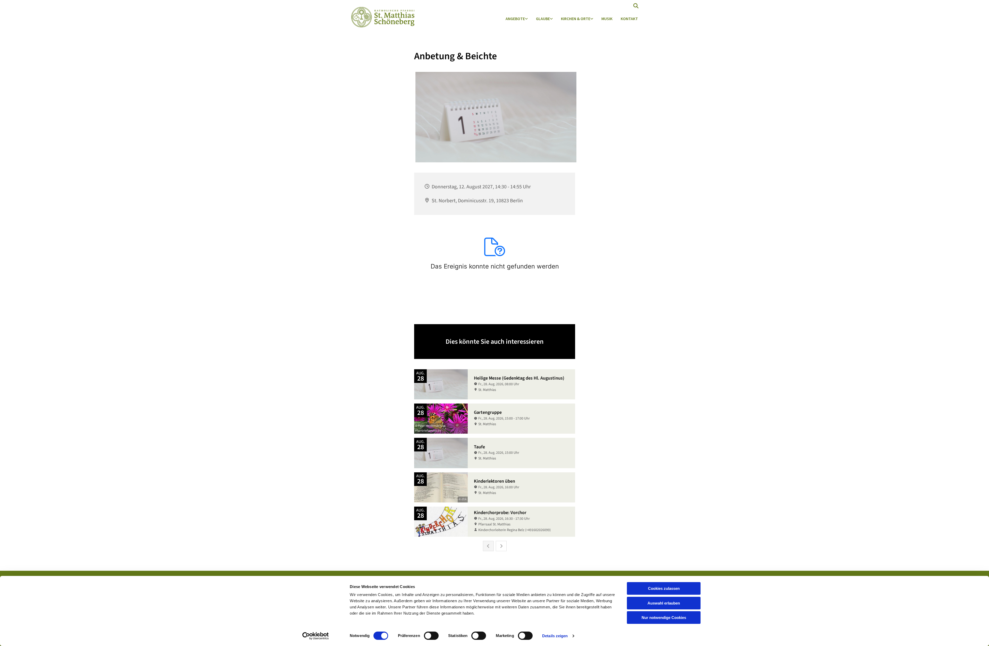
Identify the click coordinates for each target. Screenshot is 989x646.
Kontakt (629, 18)
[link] (516, 19)
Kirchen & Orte (575, 18)
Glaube (543, 18)
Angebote (515, 18)
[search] (636, 6)
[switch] (431, 636)
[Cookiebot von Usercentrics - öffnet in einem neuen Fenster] (315, 636)
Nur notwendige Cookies (664, 617)
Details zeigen (555, 636)
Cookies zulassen (664, 588)
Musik (606, 18)
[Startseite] (381, 17)
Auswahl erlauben (663, 603)
